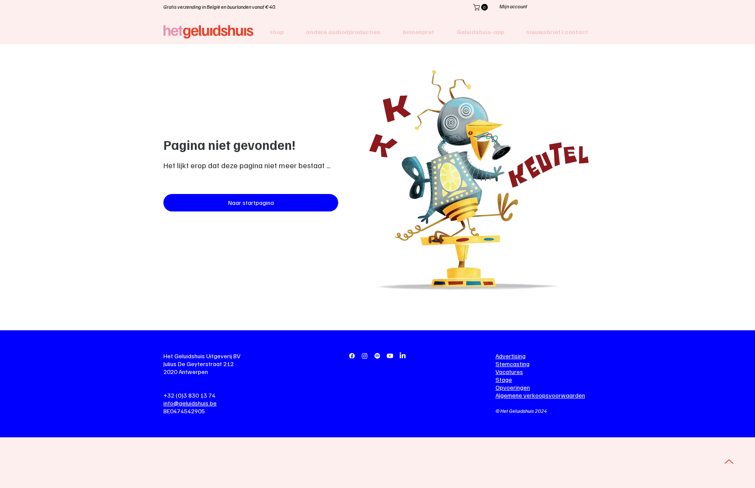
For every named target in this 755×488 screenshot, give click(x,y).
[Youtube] (390, 356)
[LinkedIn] (402, 356)
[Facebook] (352, 356)
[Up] (728, 461)
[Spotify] (377, 356)
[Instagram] (364, 356)
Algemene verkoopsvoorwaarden (540, 395)
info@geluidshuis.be (190, 403)
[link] (481, 7)
